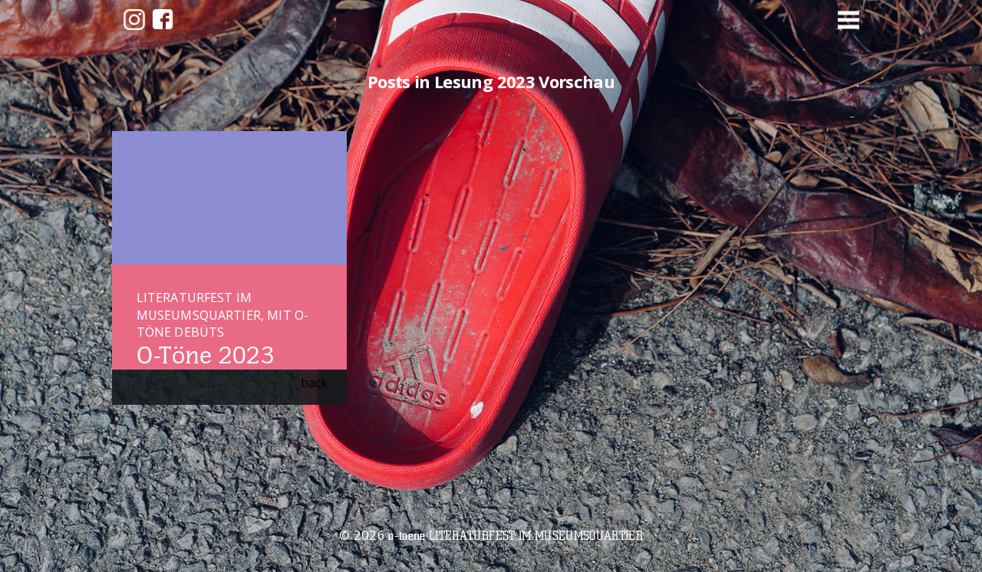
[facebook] (162, 19)
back (314, 382)
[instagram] (134, 19)
